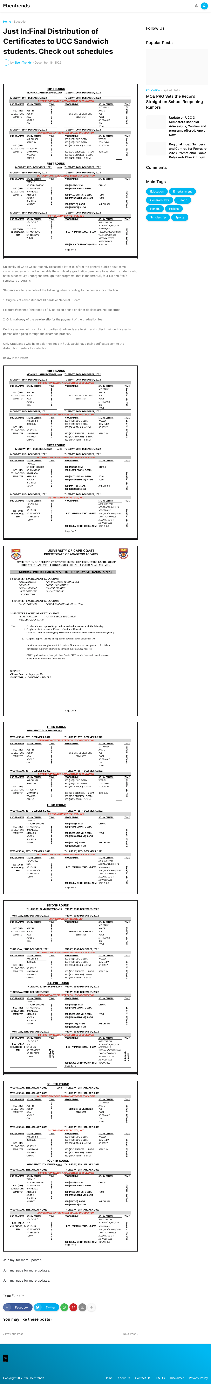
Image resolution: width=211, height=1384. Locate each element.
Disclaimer (177, 1378)
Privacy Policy (198, 1378)
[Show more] (91, 1307)
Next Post (129, 1333)
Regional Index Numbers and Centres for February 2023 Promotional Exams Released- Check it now (188, 150)
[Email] (82, 1307)
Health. (155, 208)
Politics (174, 208)
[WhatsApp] (64, 1307)
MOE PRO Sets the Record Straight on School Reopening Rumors (174, 102)
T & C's (160, 1378)
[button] (196, 5)
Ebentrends (16, 6)
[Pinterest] (73, 1307)
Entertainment (182, 191)
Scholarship (158, 217)
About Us (124, 1378)
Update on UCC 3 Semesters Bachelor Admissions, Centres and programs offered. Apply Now (187, 126)
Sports (179, 217)
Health (182, 200)
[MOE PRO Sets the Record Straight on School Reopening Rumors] (177, 67)
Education (20, 21)
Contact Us (142, 1378)
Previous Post (14, 1333)
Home (7, 21)
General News (159, 200)
